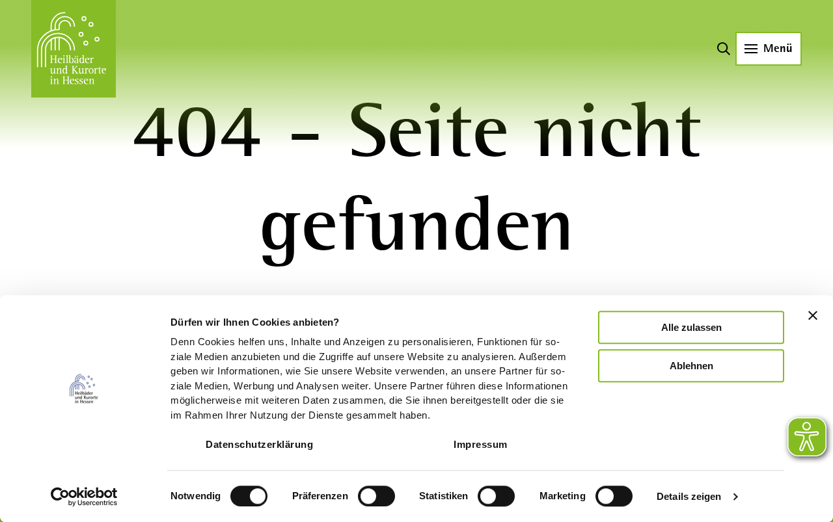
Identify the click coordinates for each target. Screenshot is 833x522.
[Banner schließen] (812, 315)
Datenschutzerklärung (259, 444)
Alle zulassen (691, 327)
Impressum (481, 444)
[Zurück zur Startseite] (73, 49)
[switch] (376, 496)
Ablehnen (691, 365)
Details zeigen (689, 496)
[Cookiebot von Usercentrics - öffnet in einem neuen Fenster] (84, 496)
